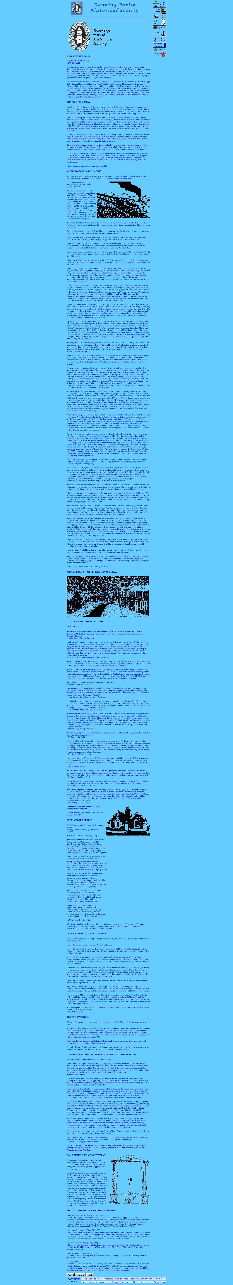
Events (84, 1282)
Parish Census (160, 1282)
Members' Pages (121, 1279)
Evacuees (92, 1282)
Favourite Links (104, 1282)
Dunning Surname (121, 1282)
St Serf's (92, 1279)
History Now (159, 1279)
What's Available (104, 1279)
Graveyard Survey (141, 1282)
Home (84, 1279)
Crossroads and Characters (141, 1279)
